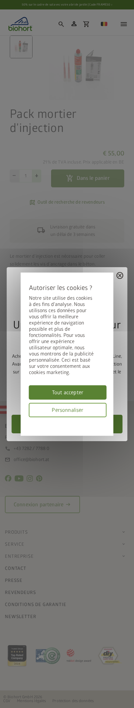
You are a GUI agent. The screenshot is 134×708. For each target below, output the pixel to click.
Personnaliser (67, 410)
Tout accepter (67, 392)
